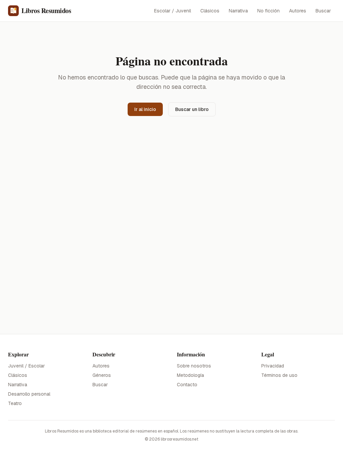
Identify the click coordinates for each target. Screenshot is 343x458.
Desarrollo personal (29, 394)
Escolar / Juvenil (172, 11)
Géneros (101, 375)
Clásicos (209, 11)
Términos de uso (279, 375)
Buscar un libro (192, 109)
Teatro (15, 403)
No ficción (268, 11)
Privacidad (272, 366)
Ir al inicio (145, 109)
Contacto (187, 385)
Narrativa (238, 11)
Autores (297, 11)
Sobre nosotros (194, 366)
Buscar (323, 11)
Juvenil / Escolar (26, 366)
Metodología (190, 375)
